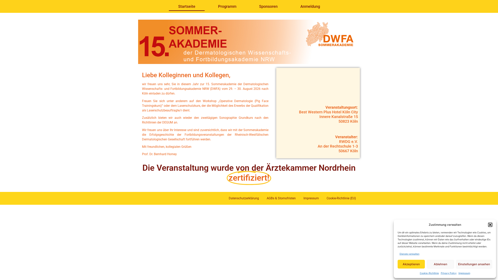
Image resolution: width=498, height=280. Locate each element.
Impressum (464, 273)
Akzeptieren (411, 264)
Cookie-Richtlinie (429, 273)
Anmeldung (310, 6)
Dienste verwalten (409, 253)
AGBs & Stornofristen (281, 198)
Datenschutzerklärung (244, 198)
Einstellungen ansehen (474, 264)
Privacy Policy (449, 273)
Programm (227, 6)
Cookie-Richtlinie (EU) (341, 198)
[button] (490, 225)
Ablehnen (440, 264)
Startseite (186, 6)
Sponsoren (268, 6)
